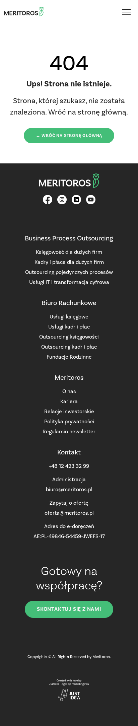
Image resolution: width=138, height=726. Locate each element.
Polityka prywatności (69, 421)
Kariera (69, 401)
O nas (69, 391)
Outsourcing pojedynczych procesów (69, 272)
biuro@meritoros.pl (69, 489)
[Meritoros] (24, 12)
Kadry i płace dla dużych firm (69, 262)
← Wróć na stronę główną (69, 135)
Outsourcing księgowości (69, 337)
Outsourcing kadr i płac (69, 347)
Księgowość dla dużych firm (69, 252)
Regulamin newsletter (69, 431)
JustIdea (54, 683)
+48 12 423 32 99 (69, 466)
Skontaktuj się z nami (69, 609)
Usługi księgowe (69, 316)
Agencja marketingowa (75, 683)
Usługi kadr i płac (69, 326)
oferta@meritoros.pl (69, 513)
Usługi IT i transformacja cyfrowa (69, 282)
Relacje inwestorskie (69, 411)
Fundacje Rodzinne (69, 357)
